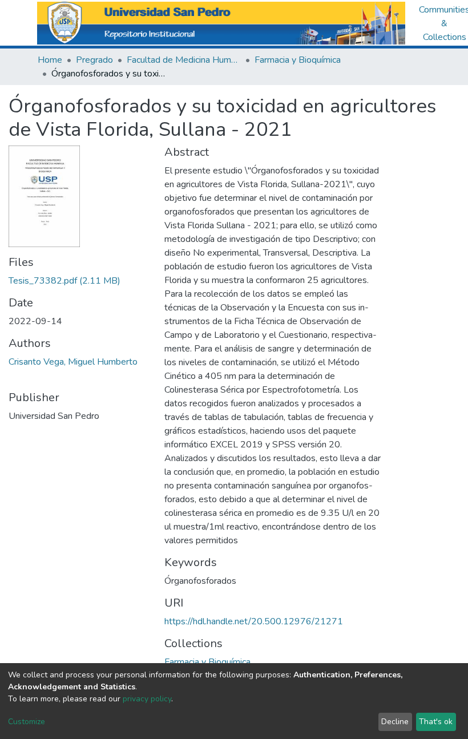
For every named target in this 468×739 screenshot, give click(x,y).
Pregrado (94, 60)
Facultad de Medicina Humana (184, 60)
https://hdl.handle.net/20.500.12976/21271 (253, 621)
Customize (26, 721)
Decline (395, 721)
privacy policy (147, 698)
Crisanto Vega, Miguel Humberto (73, 362)
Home (50, 60)
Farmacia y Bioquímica (298, 60)
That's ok (436, 721)
